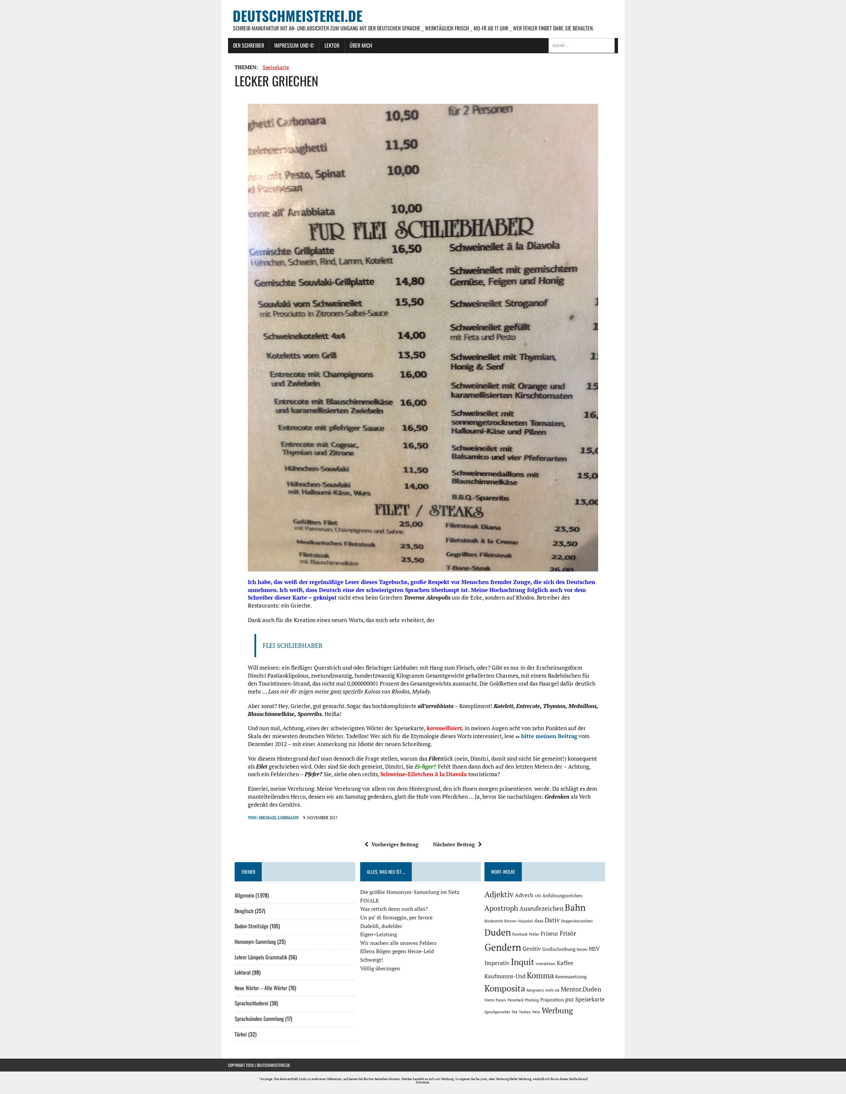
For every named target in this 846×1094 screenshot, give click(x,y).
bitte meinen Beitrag (549, 736)
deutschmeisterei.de (273, 1065)
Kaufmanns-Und (504, 976)
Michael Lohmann (279, 817)
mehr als (552, 990)
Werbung (557, 1010)
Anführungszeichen (562, 895)
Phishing (532, 1000)
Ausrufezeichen (541, 908)
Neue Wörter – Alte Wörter (261, 988)
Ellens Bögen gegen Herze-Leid (397, 951)
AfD (537, 896)
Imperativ (497, 963)
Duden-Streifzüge (251, 926)
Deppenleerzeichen (577, 921)
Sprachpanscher (497, 1012)
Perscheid (515, 1000)
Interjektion (546, 963)
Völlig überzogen (380, 968)
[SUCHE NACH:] (583, 45)
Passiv (501, 1000)
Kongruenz (535, 990)
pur (569, 999)
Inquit (522, 961)
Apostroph (501, 908)
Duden (497, 932)
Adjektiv (499, 894)
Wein (536, 1012)
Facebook (520, 934)
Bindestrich (493, 921)
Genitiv (531, 948)
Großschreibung (558, 949)
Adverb (524, 895)
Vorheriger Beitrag (394, 844)
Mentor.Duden (581, 989)
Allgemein (244, 895)
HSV (594, 948)
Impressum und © (294, 45)
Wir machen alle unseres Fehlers (398, 943)
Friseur (549, 933)
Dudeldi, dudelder (381, 926)
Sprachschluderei (251, 1003)
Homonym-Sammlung (255, 942)
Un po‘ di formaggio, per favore (396, 917)
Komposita (504, 988)
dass (538, 920)
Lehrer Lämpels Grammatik (261, 957)
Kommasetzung (571, 976)
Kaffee (565, 963)
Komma (540, 975)
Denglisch (244, 911)
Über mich (361, 45)
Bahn (575, 907)
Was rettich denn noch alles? (394, 908)
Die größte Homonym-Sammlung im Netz (409, 892)
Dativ (552, 920)
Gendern (502, 947)
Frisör (568, 933)
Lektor (332, 45)
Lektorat (243, 972)
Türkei (241, 1034)
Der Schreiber (248, 45)
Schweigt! (371, 959)
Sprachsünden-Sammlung (259, 1019)
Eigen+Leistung (378, 934)
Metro (489, 1000)
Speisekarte (276, 67)
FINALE (369, 900)
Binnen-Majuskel (518, 921)
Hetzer (582, 949)
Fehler (534, 934)
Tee (515, 1012)
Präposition (552, 999)
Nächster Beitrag (454, 844)
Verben (525, 1012)
